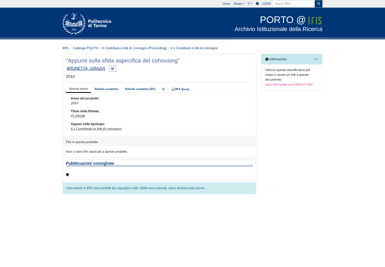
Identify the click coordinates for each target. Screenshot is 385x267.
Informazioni (277, 59)
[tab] (163, 88)
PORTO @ (278, 23)
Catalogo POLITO (85, 48)
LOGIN (266, 3)
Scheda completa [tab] (106, 88)
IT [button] (249, 3)
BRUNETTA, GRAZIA (86, 68)
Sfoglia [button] (238, 3)
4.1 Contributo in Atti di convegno (194, 48)
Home (226, 3)
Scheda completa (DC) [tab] (140, 88)
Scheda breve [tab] (78, 88)
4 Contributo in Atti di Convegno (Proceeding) (134, 48)
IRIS (66, 48)
